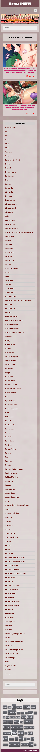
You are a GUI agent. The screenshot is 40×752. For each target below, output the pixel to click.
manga (26, 727)
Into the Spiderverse (12, 325)
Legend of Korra (10, 361)
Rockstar (8, 485)
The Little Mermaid (11, 589)
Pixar (7, 457)
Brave (7, 180)
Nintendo (8, 421)
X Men (7, 662)
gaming (16, 722)
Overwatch (9, 433)
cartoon (12, 712)
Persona (8, 453)
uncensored (14, 744)
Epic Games (9, 248)
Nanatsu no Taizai (11, 405)
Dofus (7, 216)
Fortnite (8, 264)
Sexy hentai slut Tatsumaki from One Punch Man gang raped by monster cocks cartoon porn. (20, 107)
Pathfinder (8, 445)
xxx (31, 744)
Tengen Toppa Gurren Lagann (15, 561)
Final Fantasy (9, 260)
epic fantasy (9, 244)
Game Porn (9, 280)
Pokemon (8, 461)
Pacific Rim (8, 437)
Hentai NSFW (20, 4)
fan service (12, 717)
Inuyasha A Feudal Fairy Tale (14, 332)
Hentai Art (9, 304)
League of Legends (11, 357)
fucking (23, 717)
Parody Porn (9, 441)
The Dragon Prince (11, 565)
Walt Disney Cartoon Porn (14, 642)
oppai (21, 732)
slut (28, 739)
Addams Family (10, 128)
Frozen (7, 272)
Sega (7, 501)
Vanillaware (9, 626)
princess (11, 739)
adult (5, 707)
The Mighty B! (9, 597)
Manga (7, 373)
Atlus (7, 148)
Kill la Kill (8, 349)
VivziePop (8, 630)
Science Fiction (10, 493)
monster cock (7, 733)
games (11, 722)
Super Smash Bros (11, 537)
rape (16, 739)
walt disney (24, 745)
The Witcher (9, 610)
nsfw (14, 733)
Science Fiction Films (12, 497)
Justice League (10, 345)
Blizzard (8, 168)
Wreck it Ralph (10, 658)
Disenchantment (11, 204)
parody (30, 733)
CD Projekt (9, 192)
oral (26, 733)
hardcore (28, 721)
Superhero (8, 541)
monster (32, 727)
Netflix (7, 413)
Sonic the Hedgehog (12, 513)
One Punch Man (10, 425)
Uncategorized (10, 622)
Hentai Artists (10, 308)
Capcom (8, 184)
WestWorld (9, 646)
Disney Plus (9, 212)
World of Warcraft (11, 654)
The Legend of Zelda (12, 585)
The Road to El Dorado (12, 601)
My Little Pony (10, 401)
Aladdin (7, 132)
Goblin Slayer (9, 288)
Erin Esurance (9, 252)
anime (9, 707)
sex (21, 738)
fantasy (18, 717)
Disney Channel (10, 208)
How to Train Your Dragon (14, 320)
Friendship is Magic (11, 268)
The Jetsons (9, 581)
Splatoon (8, 521)
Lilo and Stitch (10, 365)
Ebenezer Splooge (11, 228)
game (5, 722)
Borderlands (9, 176)
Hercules (8, 312)
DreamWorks (10, 224)
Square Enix (9, 525)
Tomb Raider (9, 614)
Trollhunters (9, 618)
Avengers (8, 152)
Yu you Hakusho (10, 666)
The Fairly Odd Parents (12, 569)
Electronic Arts (10, 236)
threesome (5, 744)
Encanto (8, 240)
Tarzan (7, 549)
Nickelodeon (9, 417)
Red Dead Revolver (11, 477)
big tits (26, 706)
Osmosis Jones (10, 429)
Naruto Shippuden (11, 409)
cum (26, 713)
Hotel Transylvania (11, 316)
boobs (33, 707)
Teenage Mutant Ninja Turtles (15, 557)
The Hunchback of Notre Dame (15, 573)
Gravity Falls (9, 292)
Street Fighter (10, 533)
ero (4, 717)
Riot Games (9, 481)
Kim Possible (9, 353)
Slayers (7, 509)
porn (5, 738)
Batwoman (9, 156)
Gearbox (8, 284)
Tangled (8, 545)
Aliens (7, 136)
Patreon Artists (10, 449)
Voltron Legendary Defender (15, 634)
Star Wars (8, 529)
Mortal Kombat (10, 393)
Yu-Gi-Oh (8, 670)
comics (22, 713)
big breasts (19, 707)
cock (18, 713)
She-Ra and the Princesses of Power (17, 505)
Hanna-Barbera (10, 296)
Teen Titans (9, 553)
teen (32, 739)
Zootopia (8, 674)
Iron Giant (8, 337)
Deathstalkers (10, 200)
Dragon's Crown (10, 220)
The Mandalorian (10, 593)
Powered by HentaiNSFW (30, 750)
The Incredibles (10, 577)
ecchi (35, 713)
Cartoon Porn (10, 188)
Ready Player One (11, 473)
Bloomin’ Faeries (11, 172)
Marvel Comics (10, 381)
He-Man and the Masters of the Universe (18, 300)
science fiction (10, 489)
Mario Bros (9, 377)
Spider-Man (9, 517)
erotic (7, 717)
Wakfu (7, 638)
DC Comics (8, 196)
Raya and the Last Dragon (14, 469)
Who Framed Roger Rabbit (14, 650)
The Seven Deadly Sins (12, 606)
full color (30, 717)
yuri (35, 744)
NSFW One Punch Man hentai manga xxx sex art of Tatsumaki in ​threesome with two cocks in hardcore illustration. (20, 70)
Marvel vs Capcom (11, 385)
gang (21, 722)
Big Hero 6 (9, 164)
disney (31, 713)
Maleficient (9, 369)
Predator (8, 465)
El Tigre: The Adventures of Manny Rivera (19, 232)
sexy (25, 739)
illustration (17, 727)
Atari (7, 144)
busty (5, 713)
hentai (6, 727)
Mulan (7, 397)
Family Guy (8, 256)
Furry (7, 276)
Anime (7, 140)
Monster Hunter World (13, 389)
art (13, 707)
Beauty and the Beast (12, 160)
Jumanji (7, 341)
